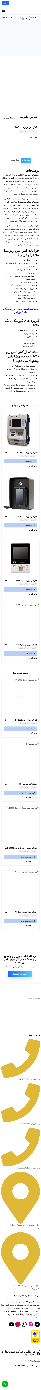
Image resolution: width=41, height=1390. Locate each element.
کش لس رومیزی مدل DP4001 (26, 645)
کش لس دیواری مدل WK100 (26, 581)
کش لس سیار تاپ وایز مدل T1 (26, 912)
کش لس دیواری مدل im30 (27, 516)
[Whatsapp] (24, 1324)
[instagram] (37, 3)
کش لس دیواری (9, 37)
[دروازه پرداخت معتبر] (35, 1336)
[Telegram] (37, 1324)
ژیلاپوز (13, 1382)
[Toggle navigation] (4, 10)
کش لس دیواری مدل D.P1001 (26, 720)
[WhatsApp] (30, 3)
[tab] (26, 160)
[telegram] (34, 3)
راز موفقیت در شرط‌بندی (29, 1028)
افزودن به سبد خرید (28, 793)
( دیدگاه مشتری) (9, 118)
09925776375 (7, 18)
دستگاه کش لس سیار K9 (28, 784)
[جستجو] (11, 3)
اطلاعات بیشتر (30, 461)
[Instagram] (30, 1324)
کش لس (21, 37)
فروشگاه (30, 37)
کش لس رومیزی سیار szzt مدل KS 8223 (22, 848)
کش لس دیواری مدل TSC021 (26, 452)
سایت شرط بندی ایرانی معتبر (29, 993)
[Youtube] (11, 1324)
